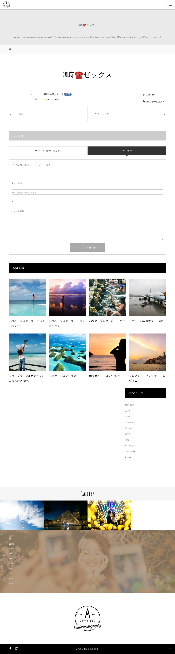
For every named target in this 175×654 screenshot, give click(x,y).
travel (10, 558)
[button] (153, 101)
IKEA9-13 (22, 114)
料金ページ (130, 457)
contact (11, 583)
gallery (11, 553)
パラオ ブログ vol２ (62, 375)
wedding (11, 544)
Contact (127, 416)
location (11, 548)
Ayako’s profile (129, 405)
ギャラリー (130, 445)
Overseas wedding (130, 422)
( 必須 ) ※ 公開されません (25, 193)
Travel (127, 440)
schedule (11, 578)
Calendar (128, 410)
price (10, 573)
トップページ (131, 451)
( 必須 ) (17, 183)
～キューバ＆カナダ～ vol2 (146, 321)
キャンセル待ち (52, 99)
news (10, 568)
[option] (34, 515)
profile (11, 563)
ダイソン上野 (102, 114)
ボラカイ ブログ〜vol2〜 (104, 375)
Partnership (128, 428)
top (10, 539)
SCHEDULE (127, 434)
